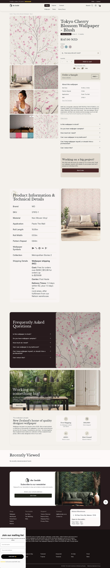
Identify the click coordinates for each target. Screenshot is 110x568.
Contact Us (59, 516)
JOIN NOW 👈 (12, 556)
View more (64, 118)
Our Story (28, 514)
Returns (12, 523)
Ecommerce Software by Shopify (78, 566)
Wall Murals (13, 516)
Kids (72, 556)
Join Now (33, 495)
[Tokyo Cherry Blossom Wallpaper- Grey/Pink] (70, 46)
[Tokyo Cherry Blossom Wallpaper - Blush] (62, 46)
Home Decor (62, 9)
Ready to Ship (29, 554)
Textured (42, 554)
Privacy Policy (44, 521)
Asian (26, 556)
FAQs (93, 1)
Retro (88, 556)
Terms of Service (45, 514)
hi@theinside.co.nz (61, 514)
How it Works (66, 77)
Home (11, 14)
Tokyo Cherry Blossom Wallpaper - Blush (23, 14)
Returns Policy (45, 516)
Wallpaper (47, 9)
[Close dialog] (24, 529)
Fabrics (12, 521)
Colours (63, 44)
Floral (88, 554)
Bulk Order (80, 170)
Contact (98, 1)
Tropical (42, 556)
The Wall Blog (29, 516)
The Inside (67, 566)
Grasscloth (59, 554)
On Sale (73, 554)
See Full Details (67, 100)
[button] (92, 5)
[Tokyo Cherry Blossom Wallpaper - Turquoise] (66, 46)
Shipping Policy (45, 519)
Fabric (54, 9)
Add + (95, 76)
